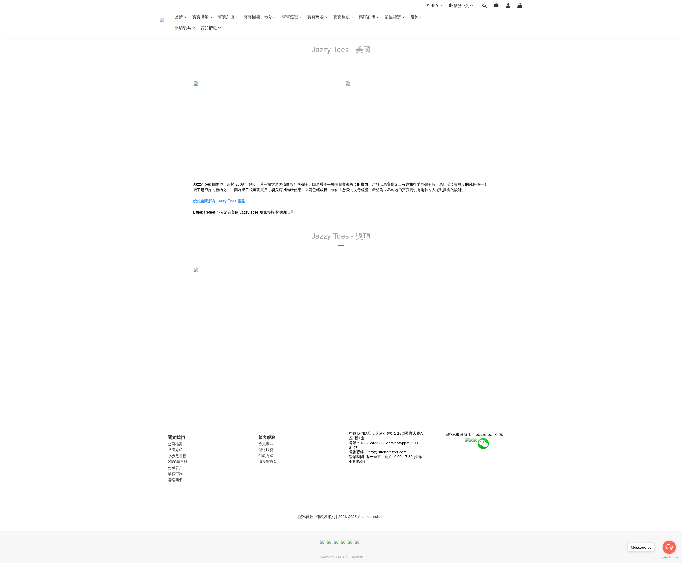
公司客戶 (175, 467)
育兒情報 (209, 27)
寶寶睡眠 (341, 16)
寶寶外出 (226, 16)
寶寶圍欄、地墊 (258, 16)
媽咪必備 (367, 16)
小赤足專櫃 (177, 455)
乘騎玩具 (183, 27)
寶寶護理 (290, 16)
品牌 (179, 16)
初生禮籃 (393, 16)
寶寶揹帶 (200, 16)
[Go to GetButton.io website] (669, 557)
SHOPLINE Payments (349, 556)
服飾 (414, 16)
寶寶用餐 (315, 16)
